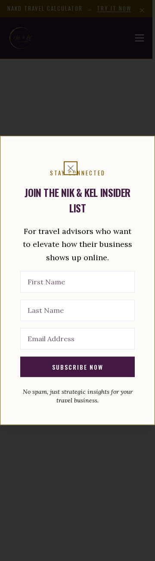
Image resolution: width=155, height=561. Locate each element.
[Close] (70, 168)
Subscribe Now (77, 366)
